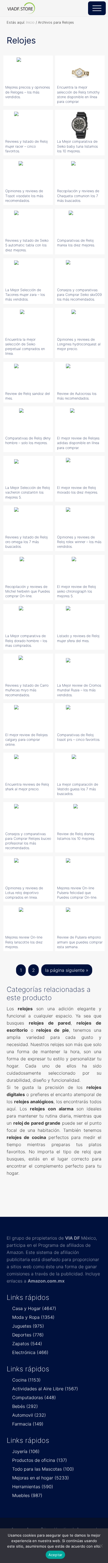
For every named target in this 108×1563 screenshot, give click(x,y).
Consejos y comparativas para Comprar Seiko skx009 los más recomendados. (79, 295)
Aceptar (55, 1555)
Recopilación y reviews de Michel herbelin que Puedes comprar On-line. (27, 591)
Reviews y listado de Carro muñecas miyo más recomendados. (26, 690)
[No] (101, 1545)
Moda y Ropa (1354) (33, 1317)
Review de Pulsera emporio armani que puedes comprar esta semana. (79, 942)
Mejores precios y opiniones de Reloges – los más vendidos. (27, 92)
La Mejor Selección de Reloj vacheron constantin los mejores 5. (27, 492)
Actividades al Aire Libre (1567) (45, 1388)
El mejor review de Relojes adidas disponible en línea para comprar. (78, 443)
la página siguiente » (66, 971)
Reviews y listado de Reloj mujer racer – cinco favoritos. (26, 146)
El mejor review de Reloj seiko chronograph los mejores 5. (76, 591)
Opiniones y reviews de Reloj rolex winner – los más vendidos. (79, 542)
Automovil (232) (29, 1415)
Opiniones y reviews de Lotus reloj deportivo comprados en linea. (24, 893)
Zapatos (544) (27, 1343)
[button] (97, 8)
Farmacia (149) (27, 1424)
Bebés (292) (25, 1406)
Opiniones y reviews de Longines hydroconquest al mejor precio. (79, 344)
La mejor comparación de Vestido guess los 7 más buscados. (77, 789)
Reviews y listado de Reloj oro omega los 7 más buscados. (26, 542)
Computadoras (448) (34, 1397)
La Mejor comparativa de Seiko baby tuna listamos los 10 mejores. (77, 146)
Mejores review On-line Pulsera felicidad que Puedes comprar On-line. (77, 893)
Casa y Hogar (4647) (34, 1308)
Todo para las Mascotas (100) (43, 1469)
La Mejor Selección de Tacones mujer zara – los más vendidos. (25, 295)
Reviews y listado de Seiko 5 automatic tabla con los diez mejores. (26, 245)
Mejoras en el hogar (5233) (40, 1478)
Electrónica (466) (30, 1352)
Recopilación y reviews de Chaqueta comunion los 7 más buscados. (78, 196)
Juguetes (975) (28, 1326)
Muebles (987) (27, 1495)
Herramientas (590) (32, 1486)
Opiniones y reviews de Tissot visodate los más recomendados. (24, 196)
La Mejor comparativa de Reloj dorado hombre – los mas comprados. (26, 641)
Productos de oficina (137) (39, 1460)
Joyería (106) (26, 1451)
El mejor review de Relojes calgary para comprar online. (26, 740)
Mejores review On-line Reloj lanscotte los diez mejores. (24, 942)
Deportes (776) (28, 1335)
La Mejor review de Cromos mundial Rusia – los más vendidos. (79, 690)
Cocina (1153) (26, 1380)
